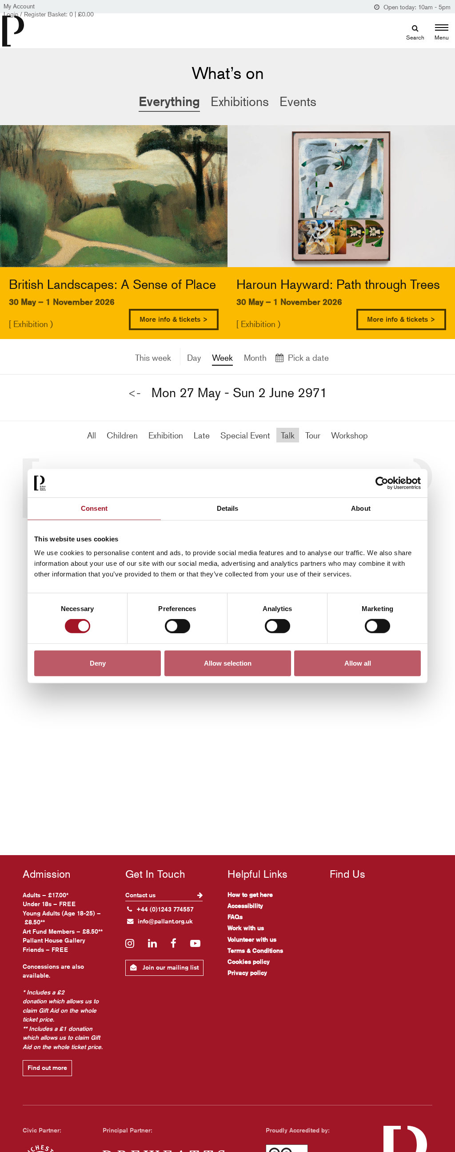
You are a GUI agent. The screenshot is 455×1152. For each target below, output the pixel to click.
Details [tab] (228, 508)
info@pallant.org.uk (165, 921)
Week (222, 357)
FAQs (235, 917)
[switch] (177, 626)
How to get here (250, 895)
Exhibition (165, 435)
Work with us (246, 928)
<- (134, 393)
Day (194, 357)
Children (122, 435)
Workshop (349, 435)
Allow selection (227, 663)
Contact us (141, 895)
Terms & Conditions (255, 951)
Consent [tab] (94, 508)
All (91, 435)
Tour (312, 435)
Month (255, 357)
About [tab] (361, 508)
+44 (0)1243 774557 (165, 909)
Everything (169, 101)
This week (153, 357)
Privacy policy (247, 973)
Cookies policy (249, 962)
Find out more (47, 1068)
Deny (98, 663)
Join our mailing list (170, 967)
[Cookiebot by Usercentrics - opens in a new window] (382, 483)
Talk (288, 435)
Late (202, 435)
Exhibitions (240, 101)
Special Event (245, 435)
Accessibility (245, 906)
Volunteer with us (252, 939)
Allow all (357, 663)
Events (297, 101)
